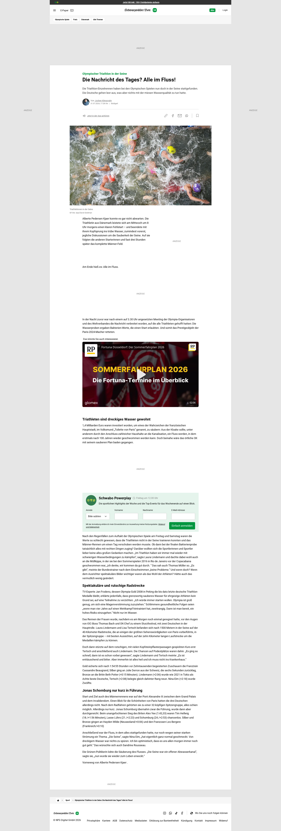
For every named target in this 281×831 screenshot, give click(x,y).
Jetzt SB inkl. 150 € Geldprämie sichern (141, 2)
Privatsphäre (93, 820)
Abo (212, 10)
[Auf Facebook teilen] (173, 116)
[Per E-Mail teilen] (180, 116)
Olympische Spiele (62, 20)
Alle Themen (98, 20)
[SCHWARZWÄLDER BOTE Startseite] (140, 10)
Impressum (211, 820)
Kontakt (199, 820)
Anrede (89, 510)
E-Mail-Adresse (178, 510)
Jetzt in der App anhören (98, 116)
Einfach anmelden (182, 525)
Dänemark (85, 20)
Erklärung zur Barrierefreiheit (164, 820)
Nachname (148, 510)
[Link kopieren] (166, 116)
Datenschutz (125, 820)
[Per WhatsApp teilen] (187, 116)
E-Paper (64, 10)
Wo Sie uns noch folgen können (211, 813)
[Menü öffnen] (54, 10)
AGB (115, 820)
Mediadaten (141, 820)
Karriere (106, 820)
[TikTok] (176, 813)
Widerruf (223, 820)
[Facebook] (182, 813)
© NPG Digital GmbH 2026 (67, 820)
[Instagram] (164, 813)
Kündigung (186, 820)
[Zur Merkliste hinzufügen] (197, 116)
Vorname (118, 510)
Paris (75, 20)
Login (225, 10)
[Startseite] (58, 800)
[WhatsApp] (170, 813)
